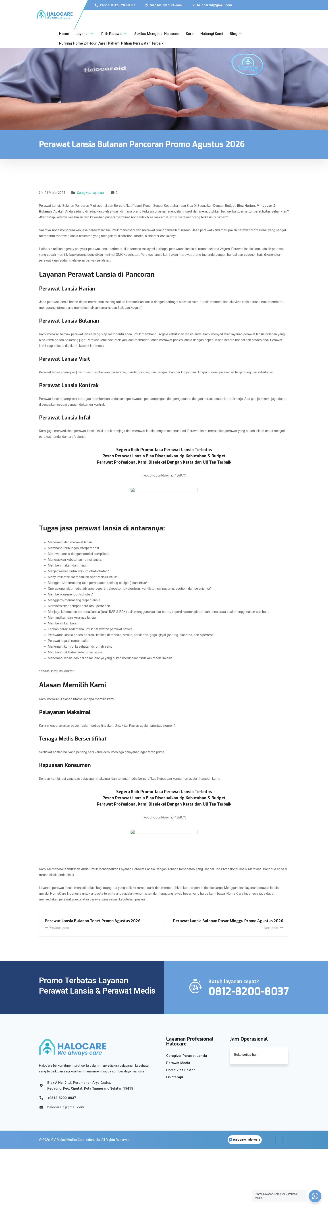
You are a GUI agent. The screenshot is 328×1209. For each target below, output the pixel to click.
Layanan (82, 34)
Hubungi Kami (211, 34)
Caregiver (83, 192)
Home (64, 34)
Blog (233, 34)
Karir (190, 34)
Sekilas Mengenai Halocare (156, 34)
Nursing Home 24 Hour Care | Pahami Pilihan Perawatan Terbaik (111, 43)
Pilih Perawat (111, 34)
